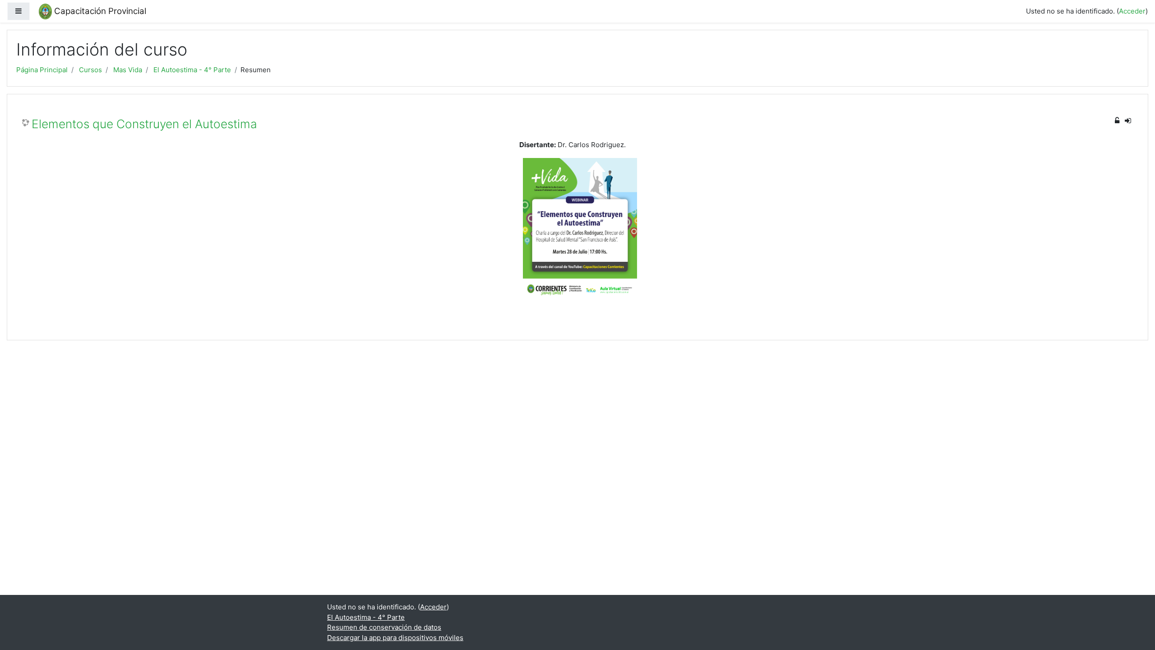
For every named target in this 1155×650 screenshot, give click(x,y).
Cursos (90, 69)
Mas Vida (127, 69)
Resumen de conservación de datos (384, 627)
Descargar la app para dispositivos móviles (395, 637)
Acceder (1132, 11)
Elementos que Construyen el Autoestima (144, 124)
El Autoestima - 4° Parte (192, 69)
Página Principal (42, 69)
